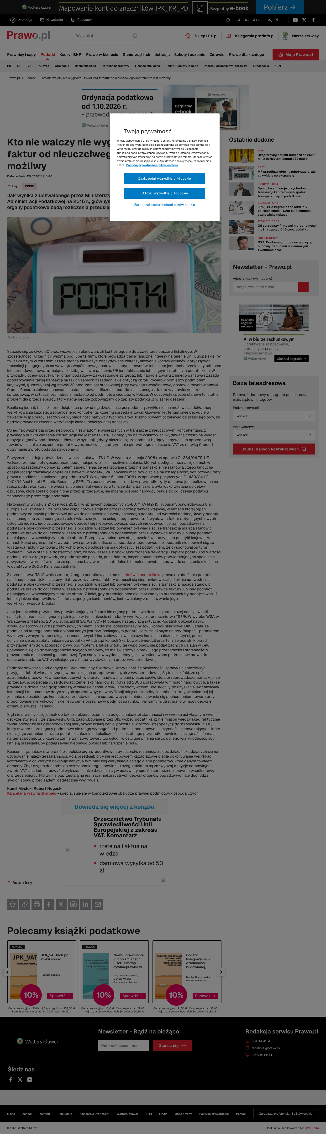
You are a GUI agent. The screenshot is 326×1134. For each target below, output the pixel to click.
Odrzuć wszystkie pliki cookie (165, 193)
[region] (165, 167)
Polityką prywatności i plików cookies (152, 165)
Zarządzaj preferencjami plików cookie (164, 205)
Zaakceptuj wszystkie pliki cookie (164, 178)
